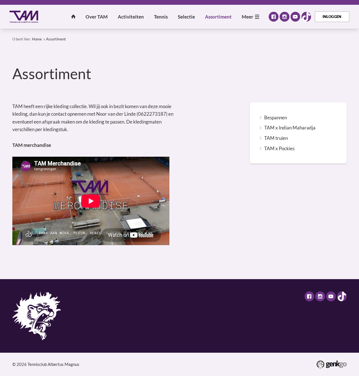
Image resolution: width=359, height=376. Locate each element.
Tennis (161, 17)
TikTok (306, 16)
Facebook (273, 16)
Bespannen (275, 117)
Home (73, 16)
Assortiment (218, 17)
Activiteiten (131, 17)
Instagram (284, 16)
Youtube (295, 16)
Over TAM (97, 17)
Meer (247, 17)
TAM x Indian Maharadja (290, 127)
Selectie (186, 17)
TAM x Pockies (279, 148)
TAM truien (276, 138)
